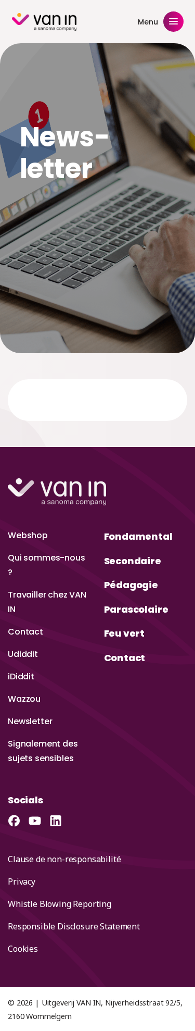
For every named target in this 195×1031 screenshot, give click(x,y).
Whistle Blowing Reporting (59, 904)
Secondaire (132, 560)
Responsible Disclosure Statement (74, 926)
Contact (25, 632)
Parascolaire (136, 609)
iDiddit (21, 676)
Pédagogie (131, 584)
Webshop (28, 535)
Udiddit (23, 654)
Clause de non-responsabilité (64, 859)
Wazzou (24, 699)
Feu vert (124, 633)
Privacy (21, 881)
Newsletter (30, 721)
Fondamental (138, 536)
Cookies (23, 948)
